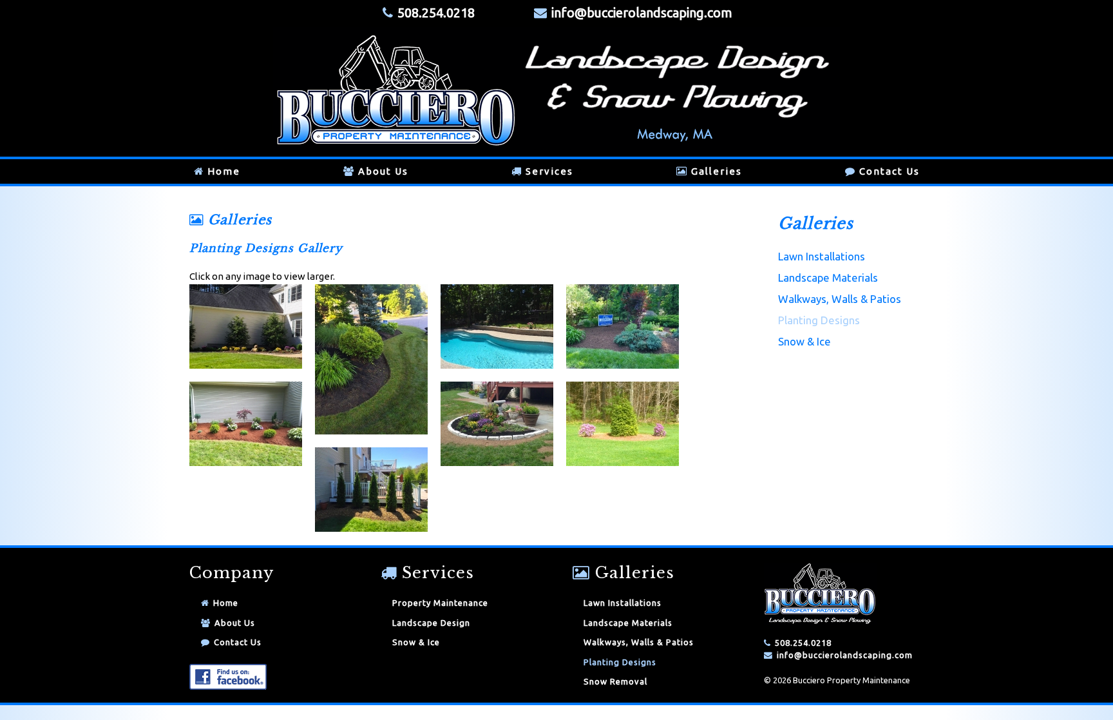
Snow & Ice (804, 341)
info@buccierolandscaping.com (641, 12)
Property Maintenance (440, 602)
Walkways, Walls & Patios (839, 299)
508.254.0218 (803, 642)
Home (223, 171)
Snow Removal (615, 681)
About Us (383, 171)
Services (549, 171)
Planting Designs (819, 320)
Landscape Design (431, 622)
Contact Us (889, 171)
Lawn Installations (821, 256)
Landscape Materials (828, 277)
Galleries (716, 171)
